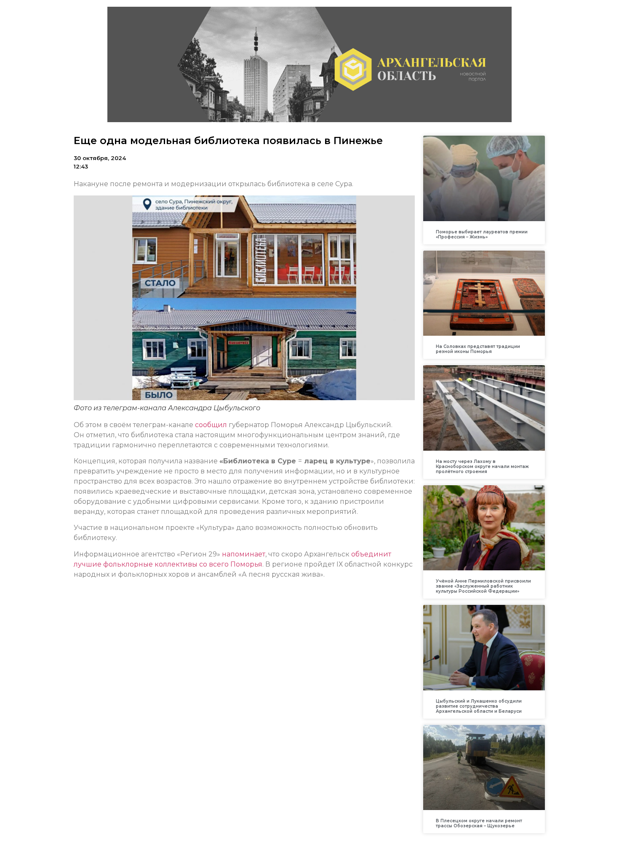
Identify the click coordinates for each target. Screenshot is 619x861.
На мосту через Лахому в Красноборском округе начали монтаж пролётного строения (482, 466)
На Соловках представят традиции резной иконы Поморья (478, 349)
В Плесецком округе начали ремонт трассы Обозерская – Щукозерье (479, 823)
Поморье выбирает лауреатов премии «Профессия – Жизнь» (482, 234)
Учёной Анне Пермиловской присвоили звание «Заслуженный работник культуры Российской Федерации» (483, 586)
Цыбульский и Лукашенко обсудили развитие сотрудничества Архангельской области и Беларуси (479, 706)
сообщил (212, 425)
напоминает (243, 554)
